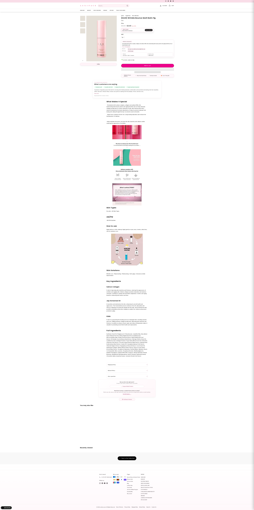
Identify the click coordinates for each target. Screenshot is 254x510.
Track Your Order (120, 10)
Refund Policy (111, 370)
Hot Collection (135, 15)
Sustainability (130, 491)
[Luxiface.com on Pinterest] (107, 483)
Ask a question (111, 376)
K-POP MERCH (144, 489)
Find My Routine (127, 394)
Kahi (122, 20)
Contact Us (154, 507)
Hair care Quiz (130, 481)
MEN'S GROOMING (145, 483)
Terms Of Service (119, 507)
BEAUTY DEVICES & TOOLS (147, 487)
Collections (128, 15)
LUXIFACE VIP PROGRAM (146, 497)
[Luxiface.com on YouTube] (104, 483)
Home (122, 15)
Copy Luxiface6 (149, 30)
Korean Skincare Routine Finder (133, 477)
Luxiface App (129, 485)
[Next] (82, 60)
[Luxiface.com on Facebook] (102, 483)
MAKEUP (89, 10)
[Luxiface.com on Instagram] (100, 483)
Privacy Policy (127, 507)
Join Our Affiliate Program (132, 489)
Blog (128, 483)
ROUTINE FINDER (145, 481)
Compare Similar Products (127, 386)
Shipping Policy (112, 364)
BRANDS (105, 10)
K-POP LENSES (144, 493)
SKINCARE (82, 10)
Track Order (129, 487)
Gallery (98, 64)
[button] (147, 69)
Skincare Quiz (130, 479)
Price (122, 23)
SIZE (122, 34)
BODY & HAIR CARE (145, 485)
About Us (148, 507)
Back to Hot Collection (128, 458)
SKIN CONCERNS (97, 10)
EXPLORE (112, 10)
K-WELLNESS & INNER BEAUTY (148, 491)
